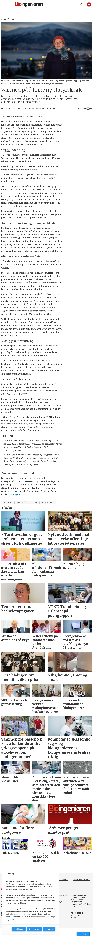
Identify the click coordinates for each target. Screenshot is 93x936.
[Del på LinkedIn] (82, 108)
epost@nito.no (77, 917)
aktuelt (20, 503)
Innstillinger (83, 934)
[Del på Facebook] (79, 108)
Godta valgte (34, 929)
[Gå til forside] (32, 4)
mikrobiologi (48, 503)
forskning (7, 503)
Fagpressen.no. (12, 920)
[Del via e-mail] (86, 108)
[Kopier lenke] (90, 108)
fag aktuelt (32, 503)
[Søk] (81, 5)
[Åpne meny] (89, 4)
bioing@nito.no (16, 494)
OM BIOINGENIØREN (81, 880)
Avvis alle (49, 929)
